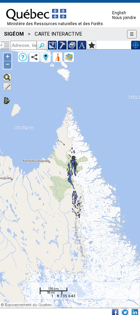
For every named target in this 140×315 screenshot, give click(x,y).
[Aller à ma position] (135, 45)
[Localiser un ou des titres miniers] (62, 45)
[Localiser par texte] (81, 45)
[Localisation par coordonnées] (52, 45)
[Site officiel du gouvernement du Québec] (36, 22)
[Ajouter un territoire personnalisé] (91, 45)
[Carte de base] (69, 57)
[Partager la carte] (34, 57)
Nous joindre (124, 17)
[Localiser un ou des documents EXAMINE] (72, 45)
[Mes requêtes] (57, 57)
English (119, 13)
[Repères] (46, 57)
